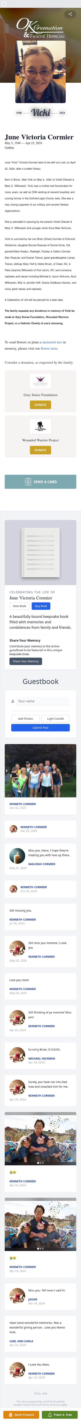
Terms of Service (51, 1404)
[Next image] (72, 1138)
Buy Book (41, 606)
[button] (40, 770)
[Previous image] (8, 1138)
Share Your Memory (26, 661)
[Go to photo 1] (38, 1163)
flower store (49, 348)
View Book (19, 606)
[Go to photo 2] (40, 1163)
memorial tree (52, 342)
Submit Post (40, 727)
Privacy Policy (29, 1404)
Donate (40, 405)
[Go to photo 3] (43, 1163)
